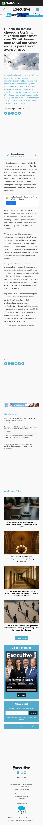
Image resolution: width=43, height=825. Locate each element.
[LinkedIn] (12, 113)
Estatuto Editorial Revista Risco (21, 787)
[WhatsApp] (16, 113)
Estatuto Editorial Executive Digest (21, 784)
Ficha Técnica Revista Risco (21, 780)
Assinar (21, 695)
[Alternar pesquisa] (4, 9)
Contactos (21, 798)
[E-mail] (19, 113)
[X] (9, 113)
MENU (19, 3)
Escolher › (11, 203)
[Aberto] (37, 9)
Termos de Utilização (21, 794)
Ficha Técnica (21, 777)
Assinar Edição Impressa (21, 789)
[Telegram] (22, 363)
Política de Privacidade (21, 796)
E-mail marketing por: (21, 803)
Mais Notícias (21, 638)
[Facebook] (5, 113)
